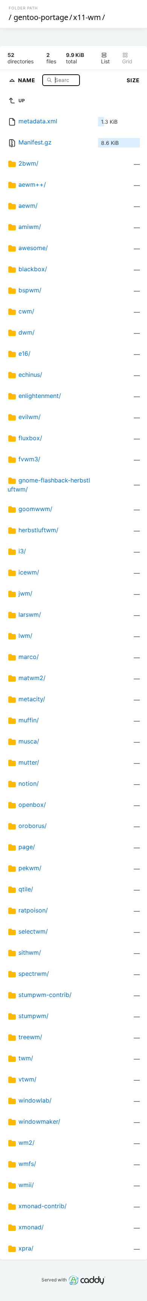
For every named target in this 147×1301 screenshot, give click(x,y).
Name (27, 80)
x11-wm (87, 17)
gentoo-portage (41, 17)
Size (133, 80)
